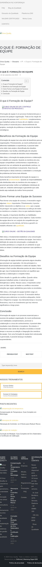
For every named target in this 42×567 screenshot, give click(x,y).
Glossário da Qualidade (10, 13)
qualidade (20, 225)
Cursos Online (8, 386)
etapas (9, 203)
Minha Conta (27, 18)
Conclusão (6, 93)
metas (28, 206)
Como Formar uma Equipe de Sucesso (15, 89)
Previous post (12, 354)
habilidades (23, 119)
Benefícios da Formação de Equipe (14, 86)
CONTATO (5, 24)
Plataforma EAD (27, 13)
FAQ (3, 8)
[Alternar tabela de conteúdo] (25, 81)
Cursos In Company (10, 394)
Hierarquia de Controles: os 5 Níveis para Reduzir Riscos (20, 424)
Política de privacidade (16, 563)
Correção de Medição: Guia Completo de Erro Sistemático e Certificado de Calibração (15, 526)
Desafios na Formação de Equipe (13, 91)
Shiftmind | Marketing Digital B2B (27, 559)
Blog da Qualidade (14, 8)
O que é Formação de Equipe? (13, 84)
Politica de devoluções (34, 563)
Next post (29, 354)
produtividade (14, 180)
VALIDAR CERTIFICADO (10, 18)
